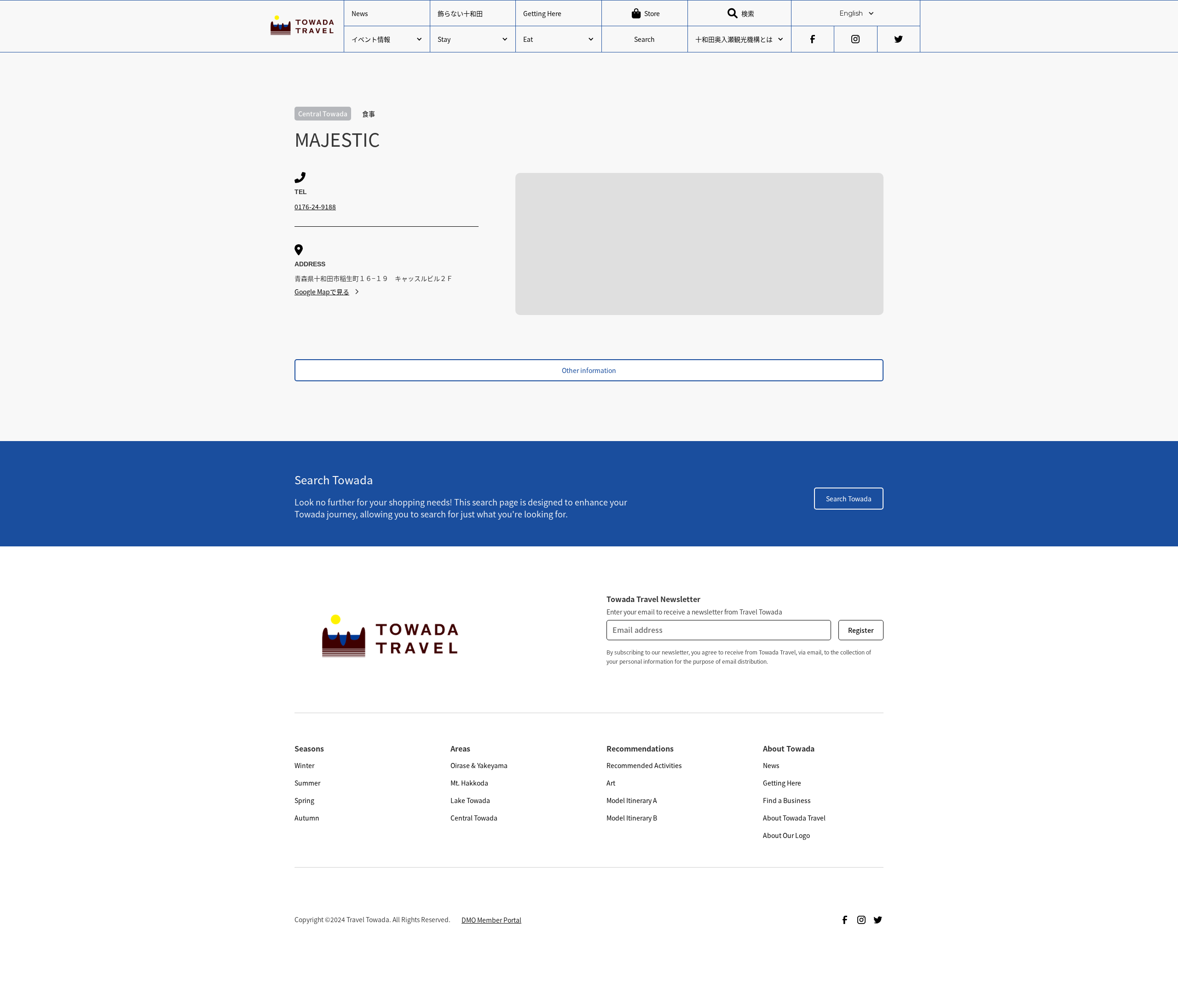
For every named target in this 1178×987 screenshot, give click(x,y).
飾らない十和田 (460, 13)
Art (610, 782)
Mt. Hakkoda (469, 782)
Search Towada (849, 498)
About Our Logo (786, 835)
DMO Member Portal (491, 919)
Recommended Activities (644, 765)
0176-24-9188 (315, 206)
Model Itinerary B (631, 817)
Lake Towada (470, 800)
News (360, 13)
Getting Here (542, 13)
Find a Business (787, 800)
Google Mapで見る (321, 291)
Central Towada (473, 817)
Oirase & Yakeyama (479, 765)
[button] (855, 13)
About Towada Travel (794, 817)
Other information (589, 370)
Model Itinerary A (631, 800)
